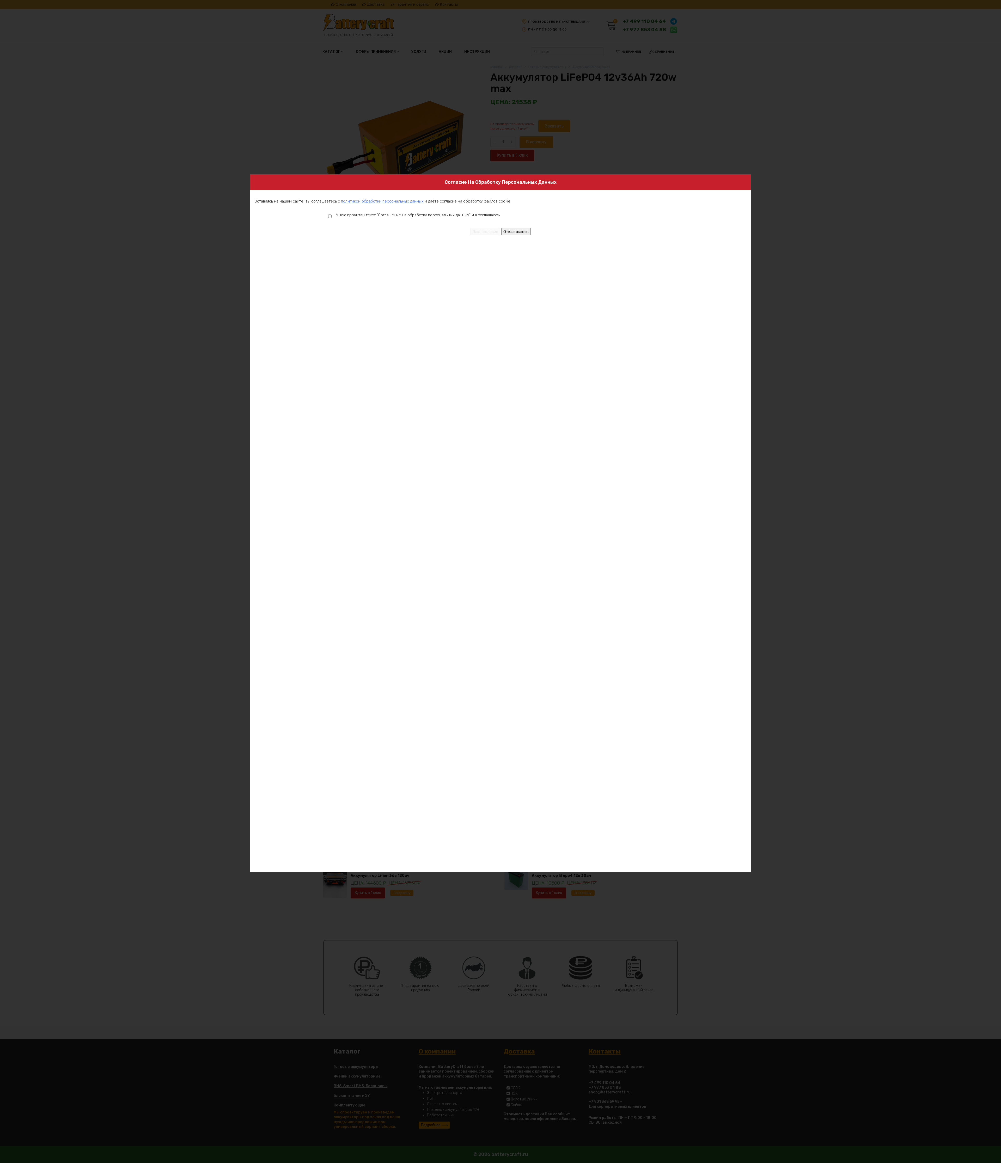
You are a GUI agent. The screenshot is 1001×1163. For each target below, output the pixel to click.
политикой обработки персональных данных (382, 201)
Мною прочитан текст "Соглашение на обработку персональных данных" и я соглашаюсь (418, 215)
